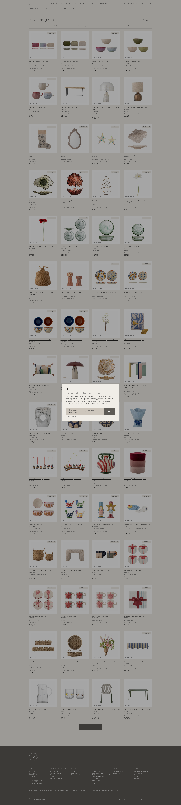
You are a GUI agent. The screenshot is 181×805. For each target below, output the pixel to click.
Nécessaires (73, 410)
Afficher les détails (71, 416)
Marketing (90, 412)
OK (109, 411)
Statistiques (73, 412)
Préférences (90, 410)
